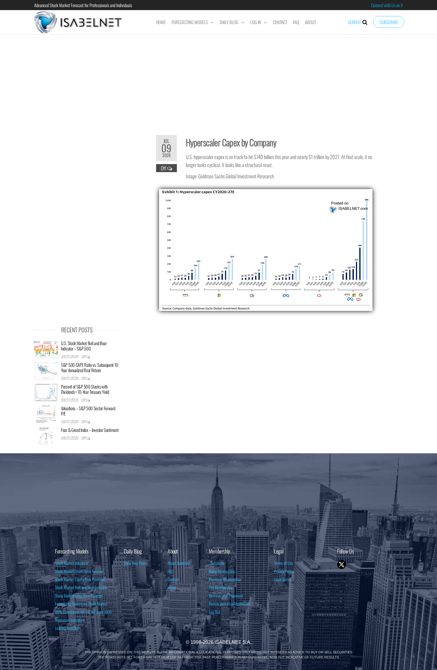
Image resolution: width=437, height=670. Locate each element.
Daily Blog (229, 22)
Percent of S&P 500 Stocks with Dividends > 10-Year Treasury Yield (85, 389)
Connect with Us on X (387, 5)
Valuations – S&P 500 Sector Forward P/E (88, 411)
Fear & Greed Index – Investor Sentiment (89, 430)
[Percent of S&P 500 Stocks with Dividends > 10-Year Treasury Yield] (46, 392)
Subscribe (389, 22)
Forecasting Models (190, 22)
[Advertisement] (218, 80)
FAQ (296, 22)
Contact (280, 22)
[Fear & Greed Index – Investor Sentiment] (46, 435)
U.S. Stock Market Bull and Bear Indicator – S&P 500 (84, 346)
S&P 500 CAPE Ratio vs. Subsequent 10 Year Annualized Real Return (89, 367)
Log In (255, 22)
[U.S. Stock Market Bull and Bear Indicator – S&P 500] (46, 348)
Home (161, 22)
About (310, 22)
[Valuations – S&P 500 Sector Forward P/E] (46, 414)
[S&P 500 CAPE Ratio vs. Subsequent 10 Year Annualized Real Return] (46, 370)
